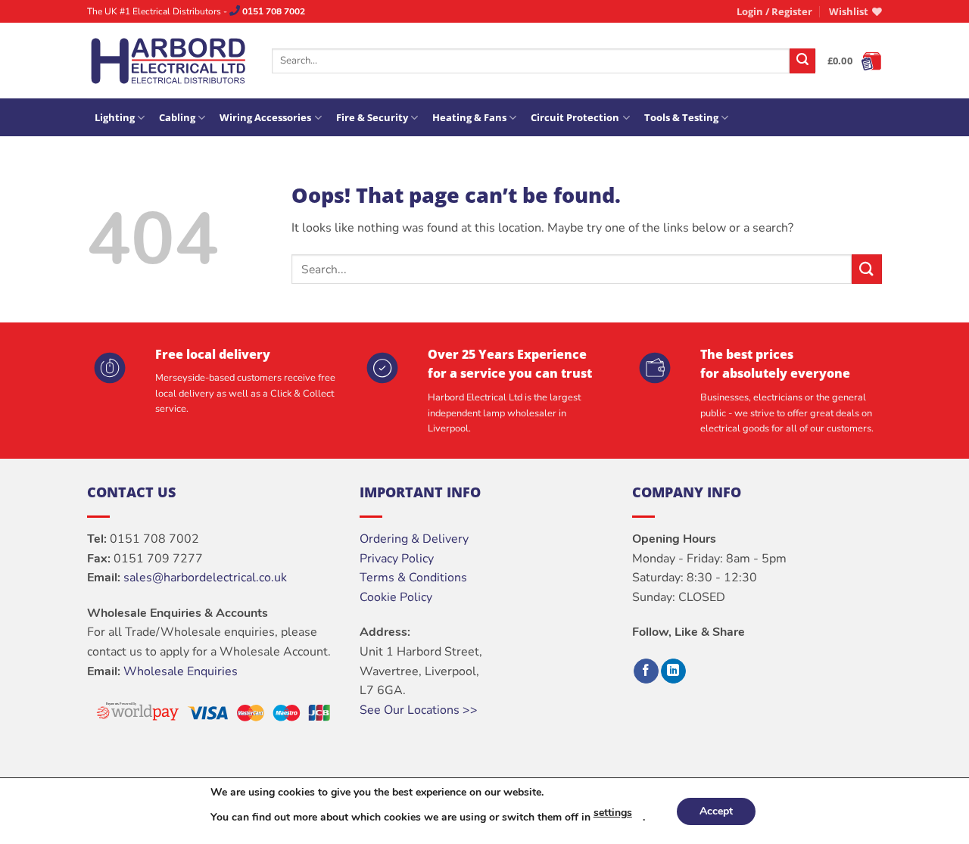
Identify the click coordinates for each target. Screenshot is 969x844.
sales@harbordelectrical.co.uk (205, 577)
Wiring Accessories (265, 117)
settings (613, 812)
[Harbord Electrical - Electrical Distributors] (168, 61)
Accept (716, 811)
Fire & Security (372, 117)
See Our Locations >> (419, 710)
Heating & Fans (469, 117)
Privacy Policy (397, 558)
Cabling (177, 117)
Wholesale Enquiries (180, 671)
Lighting (115, 117)
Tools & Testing (681, 117)
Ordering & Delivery (414, 539)
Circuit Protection (575, 117)
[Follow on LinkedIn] (673, 671)
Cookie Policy (396, 597)
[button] (774, 11)
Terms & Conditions (413, 577)
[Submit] (802, 61)
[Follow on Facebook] (646, 671)
